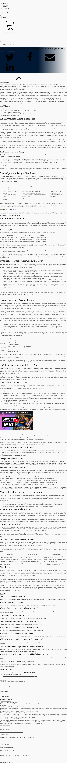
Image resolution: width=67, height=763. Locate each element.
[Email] (50, 61)
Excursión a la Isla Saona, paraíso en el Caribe (8, 702)
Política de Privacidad (16, 737)
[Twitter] (10, 61)
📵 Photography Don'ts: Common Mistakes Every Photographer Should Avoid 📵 (15, 712)
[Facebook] (30, 61)
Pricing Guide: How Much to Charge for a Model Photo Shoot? (12, 706)
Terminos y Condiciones (28, 737)
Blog (1, 737)
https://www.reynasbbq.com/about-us (12, 674)
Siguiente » (7, 725)
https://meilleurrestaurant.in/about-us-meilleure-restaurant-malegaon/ (20, 676)
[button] (10, 29)
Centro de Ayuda (4, 732)
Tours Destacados (6, 737)
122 (3, 725)
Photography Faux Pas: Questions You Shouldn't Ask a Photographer (12, 718)
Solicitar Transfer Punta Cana (15, 732)
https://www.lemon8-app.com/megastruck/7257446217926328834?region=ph (22, 672)
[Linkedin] (10, 72)
